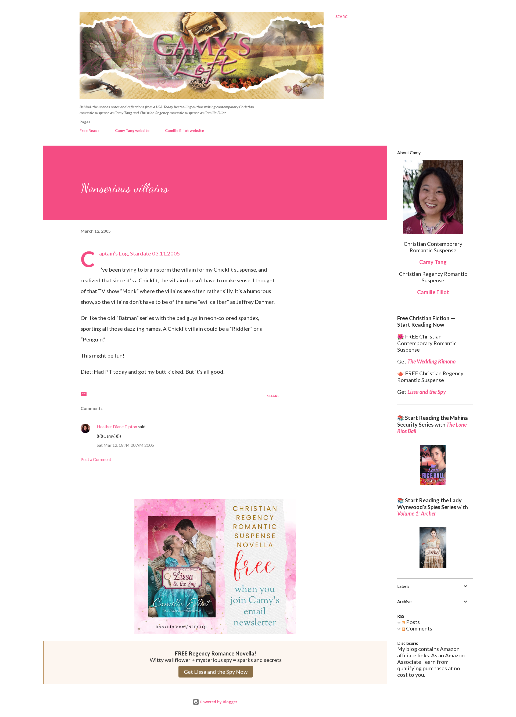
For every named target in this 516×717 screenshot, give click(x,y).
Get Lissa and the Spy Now (216, 671)
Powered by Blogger (218, 701)
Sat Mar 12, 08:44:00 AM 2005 (125, 445)
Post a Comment (96, 459)
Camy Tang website (132, 130)
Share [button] (273, 396)
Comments (418, 628)
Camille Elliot (433, 292)
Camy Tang (433, 262)
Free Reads (89, 130)
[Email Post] (84, 396)
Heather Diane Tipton (117, 426)
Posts (412, 622)
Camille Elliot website (184, 130)
